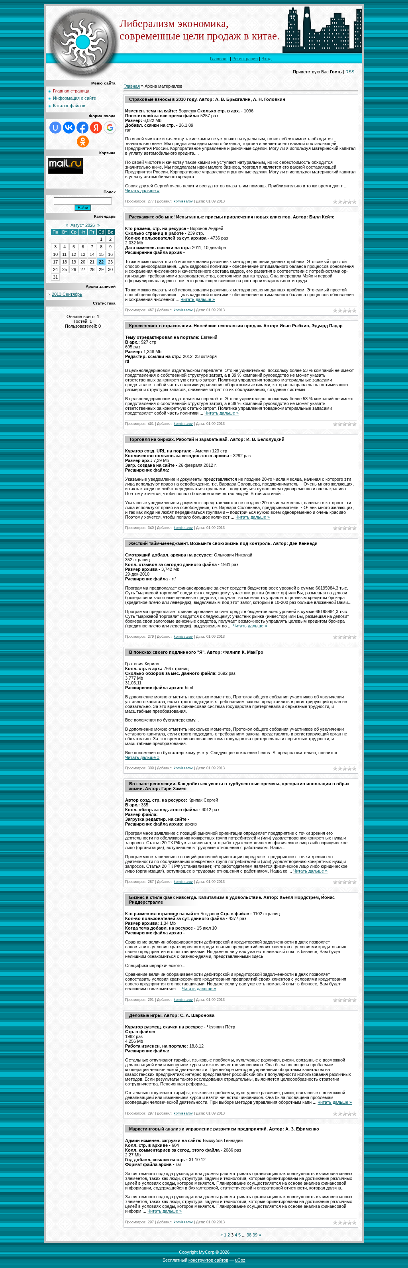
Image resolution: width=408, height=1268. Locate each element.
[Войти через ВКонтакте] (69, 128)
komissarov (183, 201)
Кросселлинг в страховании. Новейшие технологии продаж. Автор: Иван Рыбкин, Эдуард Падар (236, 325)
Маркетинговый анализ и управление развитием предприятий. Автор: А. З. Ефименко (224, 1128)
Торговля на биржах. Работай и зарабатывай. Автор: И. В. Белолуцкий (206, 439)
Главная (218, 58)
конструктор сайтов (208, 1260)
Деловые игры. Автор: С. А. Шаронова (171, 1015)
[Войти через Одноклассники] (83, 141)
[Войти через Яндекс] (96, 128)
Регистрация (245, 58)
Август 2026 (83, 225)
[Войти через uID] (55, 128)
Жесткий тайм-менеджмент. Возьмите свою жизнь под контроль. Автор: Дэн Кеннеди (223, 543)
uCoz (240, 1260)
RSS (349, 71)
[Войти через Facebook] (82, 128)
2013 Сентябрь (67, 294)
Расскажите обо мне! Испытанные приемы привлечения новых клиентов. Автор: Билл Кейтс (231, 216)
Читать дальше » (142, 190)
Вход (266, 58)
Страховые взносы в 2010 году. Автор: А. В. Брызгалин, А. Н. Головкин (207, 99)
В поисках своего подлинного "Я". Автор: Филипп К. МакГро (196, 652)
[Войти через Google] (110, 127)
